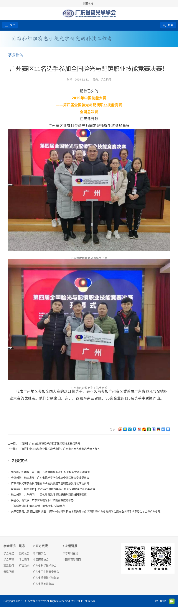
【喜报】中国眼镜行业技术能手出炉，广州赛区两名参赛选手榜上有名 (59, 449)
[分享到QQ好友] (158, 429)
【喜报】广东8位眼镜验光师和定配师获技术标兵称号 (49, 443)
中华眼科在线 (70, 553)
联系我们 (8, 565)
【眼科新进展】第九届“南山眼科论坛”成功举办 (38, 506)
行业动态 (24, 565)
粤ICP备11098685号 (83, 601)
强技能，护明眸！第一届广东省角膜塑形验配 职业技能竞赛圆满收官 (50, 472)
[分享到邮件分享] (163, 429)
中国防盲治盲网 (72, 559)
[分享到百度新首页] (153, 429)
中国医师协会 (41, 559)
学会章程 (8, 559)
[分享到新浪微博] (120, 429)
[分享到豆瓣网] (148, 429)
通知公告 (24, 553)
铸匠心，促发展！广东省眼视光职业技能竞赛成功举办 (42, 500)
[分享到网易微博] (139, 429)
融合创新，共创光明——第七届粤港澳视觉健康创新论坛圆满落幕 (49, 494)
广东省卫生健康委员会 (46, 571)
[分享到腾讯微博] (129, 429)
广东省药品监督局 (43, 584)
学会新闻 (15, 55)
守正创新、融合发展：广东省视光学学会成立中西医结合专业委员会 (50, 477)
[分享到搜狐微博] (144, 429)
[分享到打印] (167, 429)
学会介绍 (8, 553)
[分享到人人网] (134, 429)
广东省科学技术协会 (44, 565)
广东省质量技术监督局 (46, 577)
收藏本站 (88, 3)
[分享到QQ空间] (124, 429)
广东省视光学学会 (35, 601)
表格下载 (8, 571)
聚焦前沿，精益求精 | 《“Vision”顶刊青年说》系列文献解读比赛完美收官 (53, 489)
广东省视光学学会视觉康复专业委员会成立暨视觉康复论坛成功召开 (50, 483)
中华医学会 (39, 553)
